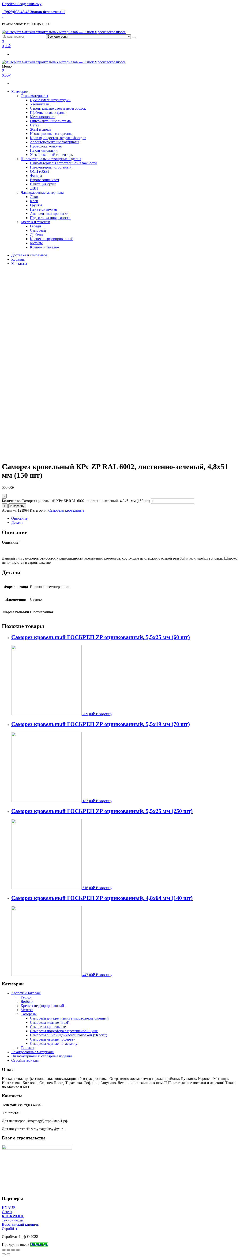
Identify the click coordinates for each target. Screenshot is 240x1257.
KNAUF (8, 1208)
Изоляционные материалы (51, 134)
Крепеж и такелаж (35, 222)
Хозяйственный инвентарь (51, 155)
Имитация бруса (43, 184)
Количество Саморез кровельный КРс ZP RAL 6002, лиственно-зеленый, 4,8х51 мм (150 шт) (76, 501)
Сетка (34, 125)
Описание (19, 518)
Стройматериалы (34, 96)
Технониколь (12, 1220)
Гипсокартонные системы (50, 121)
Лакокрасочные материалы (42, 192)
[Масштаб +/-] (18, 1250)
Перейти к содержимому (21, 4)
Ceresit (7, 1212)
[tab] (124, 518)
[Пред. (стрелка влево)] (4, 1254)
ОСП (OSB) (39, 171)
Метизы (36, 243)
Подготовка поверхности (50, 218)
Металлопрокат (42, 117)
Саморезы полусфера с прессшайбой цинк (64, 1031)
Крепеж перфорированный (51, 239)
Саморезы (38, 230)
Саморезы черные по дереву (52, 1039)
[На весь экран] (13, 1250)
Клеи (34, 201)
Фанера (36, 176)
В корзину (17, 506)
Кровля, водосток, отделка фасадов (58, 138)
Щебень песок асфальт (48, 113)
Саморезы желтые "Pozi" (50, 1022)
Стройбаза (10, 1229)
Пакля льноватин (44, 150)
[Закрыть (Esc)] (4, 1250)
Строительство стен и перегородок (58, 108)
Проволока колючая (46, 146)
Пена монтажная (43, 209)
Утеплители (39, 104)
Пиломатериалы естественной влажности (63, 163)
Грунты (36, 205)
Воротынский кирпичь (20, 1224)
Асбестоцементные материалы (54, 142)
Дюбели (36, 235)
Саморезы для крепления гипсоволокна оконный (69, 1018)
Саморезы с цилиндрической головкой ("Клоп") (68, 1035)
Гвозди (35, 226)
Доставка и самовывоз (29, 255)
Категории (19, 91)
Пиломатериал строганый (50, 167)
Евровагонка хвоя (44, 180)
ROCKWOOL (13, 1216)
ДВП (34, 188)
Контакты (19, 264)
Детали (17, 522)
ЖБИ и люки (40, 129)
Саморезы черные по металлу (53, 1043)
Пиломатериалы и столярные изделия (51, 159)
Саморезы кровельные (66, 510)
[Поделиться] (8, 1250)
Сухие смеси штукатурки (50, 100)
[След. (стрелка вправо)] (8, 1254)
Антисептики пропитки (49, 213)
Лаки (34, 197)
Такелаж (27, 1048)
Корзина (18, 259)
